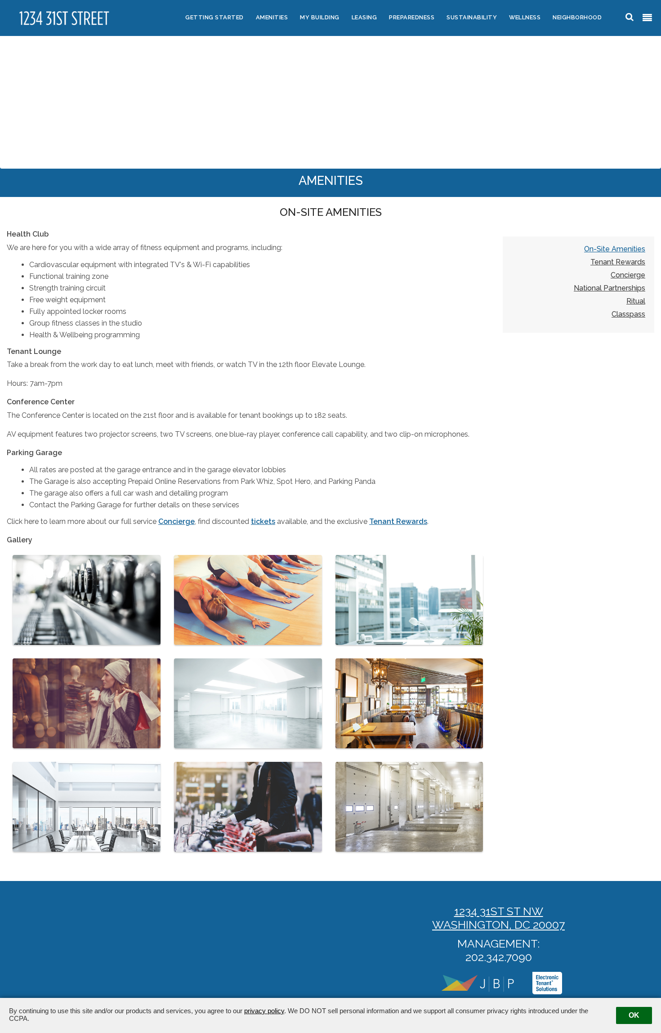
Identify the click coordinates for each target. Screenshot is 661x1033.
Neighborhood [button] (577, 17)
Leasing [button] (364, 17)
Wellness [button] (524, 17)
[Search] (629, 17)
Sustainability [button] (472, 17)
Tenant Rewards (398, 521)
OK (634, 1015)
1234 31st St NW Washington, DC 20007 (498, 917)
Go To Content (40, 6)
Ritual (635, 301)
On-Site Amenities (614, 249)
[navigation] (647, 18)
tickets (263, 521)
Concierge (176, 521)
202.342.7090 (498, 957)
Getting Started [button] (214, 17)
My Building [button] (319, 17)
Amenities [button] (272, 17)
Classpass (628, 314)
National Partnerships (609, 288)
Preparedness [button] (411, 17)
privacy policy (264, 1011)
